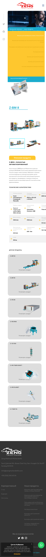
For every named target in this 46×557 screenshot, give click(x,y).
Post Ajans (36, 553)
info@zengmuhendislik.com (12, 471)
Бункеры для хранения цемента (35, 56)
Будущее (4, 494)
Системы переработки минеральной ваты (33, 66)
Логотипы (4, 498)
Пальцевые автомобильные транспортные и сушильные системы (26, 47)
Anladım (17, 554)
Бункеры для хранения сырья (36, 61)
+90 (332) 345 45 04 (8, 476)
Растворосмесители (38, 52)
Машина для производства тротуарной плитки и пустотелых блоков (33, 497)
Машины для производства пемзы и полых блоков (30, 35)
